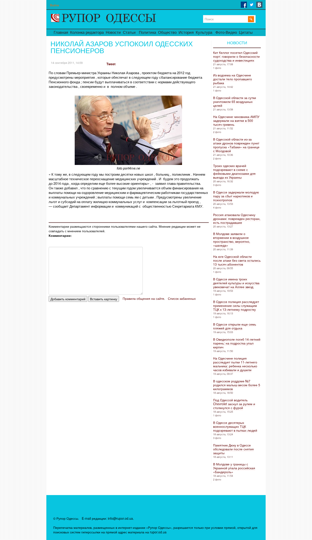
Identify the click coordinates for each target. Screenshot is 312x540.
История (186, 32)
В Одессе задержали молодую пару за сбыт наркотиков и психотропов (236, 196)
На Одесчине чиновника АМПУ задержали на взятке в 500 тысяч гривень (236, 120)
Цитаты (246, 32)
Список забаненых (182, 298)
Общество (167, 32)
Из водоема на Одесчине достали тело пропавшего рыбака (232, 79)
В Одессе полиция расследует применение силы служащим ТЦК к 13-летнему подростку (236, 305)
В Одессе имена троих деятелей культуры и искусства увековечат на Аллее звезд (236, 283)
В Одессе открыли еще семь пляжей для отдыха (234, 326)
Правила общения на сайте (143, 298)
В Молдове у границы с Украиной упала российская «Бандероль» (234, 468)
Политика (147, 32)
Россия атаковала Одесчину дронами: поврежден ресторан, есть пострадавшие (236, 218)
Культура (204, 32)
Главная (61, 32)
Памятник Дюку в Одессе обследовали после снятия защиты (233, 449)
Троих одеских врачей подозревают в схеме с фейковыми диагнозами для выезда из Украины (234, 171)
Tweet (111, 64)
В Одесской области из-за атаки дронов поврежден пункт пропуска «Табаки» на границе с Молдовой (236, 145)
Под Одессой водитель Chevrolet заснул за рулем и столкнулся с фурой (234, 404)
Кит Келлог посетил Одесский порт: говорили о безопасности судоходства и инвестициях (236, 56)
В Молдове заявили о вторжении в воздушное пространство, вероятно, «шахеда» (231, 239)
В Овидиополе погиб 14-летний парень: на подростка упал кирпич (236, 343)
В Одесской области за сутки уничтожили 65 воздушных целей (234, 101)
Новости (113, 32)
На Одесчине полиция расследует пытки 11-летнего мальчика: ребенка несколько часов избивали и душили (235, 364)
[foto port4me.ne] (128, 163)
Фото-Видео (226, 32)
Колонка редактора (87, 32)
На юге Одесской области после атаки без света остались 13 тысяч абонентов (237, 260)
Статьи (129, 32)
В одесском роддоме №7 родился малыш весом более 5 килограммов (236, 385)
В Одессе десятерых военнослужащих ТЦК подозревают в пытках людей (235, 426)
